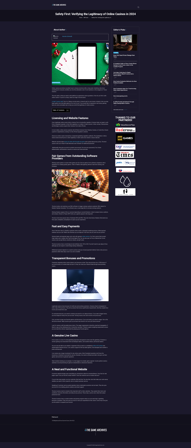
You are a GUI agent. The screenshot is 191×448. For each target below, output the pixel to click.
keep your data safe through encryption (74, 141)
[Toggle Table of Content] (67, 110)
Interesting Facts (56, 82)
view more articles (118, 109)
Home (80, 17)
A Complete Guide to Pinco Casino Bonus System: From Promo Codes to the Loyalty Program (125, 65)
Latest (116, 52)
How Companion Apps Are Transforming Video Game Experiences (124, 89)
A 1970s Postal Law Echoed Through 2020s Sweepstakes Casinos (123, 102)
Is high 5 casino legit (57, 101)
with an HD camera (98, 345)
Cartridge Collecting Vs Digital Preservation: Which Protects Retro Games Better (123, 74)
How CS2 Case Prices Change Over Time (124, 56)
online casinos (86, 236)
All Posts (86, 17)
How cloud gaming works (120, 96)
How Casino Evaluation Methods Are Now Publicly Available (125, 82)
